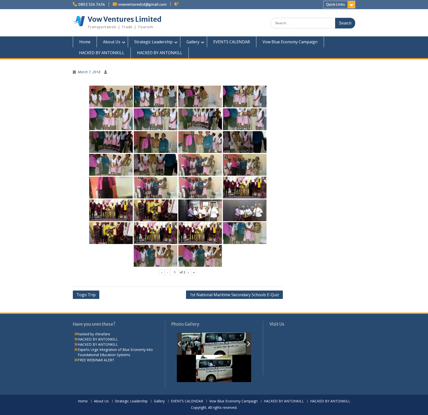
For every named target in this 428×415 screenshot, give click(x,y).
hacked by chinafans (94, 334)
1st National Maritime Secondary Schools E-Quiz (234, 294)
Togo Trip (86, 294)
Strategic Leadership (153, 42)
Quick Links (335, 4)
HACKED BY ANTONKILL (101, 52)
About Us (111, 42)
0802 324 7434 (91, 4)
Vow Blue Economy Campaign (290, 42)
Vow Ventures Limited (124, 19)
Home (84, 42)
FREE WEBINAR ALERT (96, 360)
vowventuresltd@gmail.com (142, 4)
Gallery (193, 42)
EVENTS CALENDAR (231, 42)
